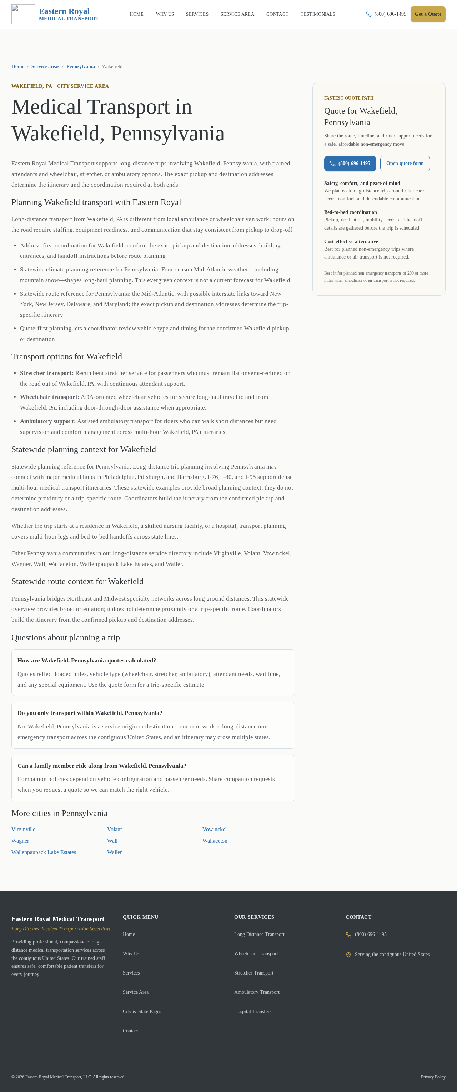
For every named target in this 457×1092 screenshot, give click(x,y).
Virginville (23, 829)
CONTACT (277, 14)
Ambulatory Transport (257, 992)
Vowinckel (214, 829)
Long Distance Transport (259, 934)
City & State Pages (142, 1011)
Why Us (131, 953)
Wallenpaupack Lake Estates (43, 852)
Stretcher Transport (253, 973)
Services (131, 973)
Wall (112, 841)
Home (17, 66)
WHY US (165, 14)
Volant (114, 829)
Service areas (45, 66)
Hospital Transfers (252, 1011)
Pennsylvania (80, 66)
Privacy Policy (433, 1077)
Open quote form (405, 163)
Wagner (20, 841)
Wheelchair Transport (256, 953)
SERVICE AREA (237, 14)
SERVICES (197, 14)
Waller (114, 852)
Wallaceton (214, 841)
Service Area (136, 992)
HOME (137, 14)
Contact (130, 1030)
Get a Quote (428, 14)
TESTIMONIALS (318, 14)
